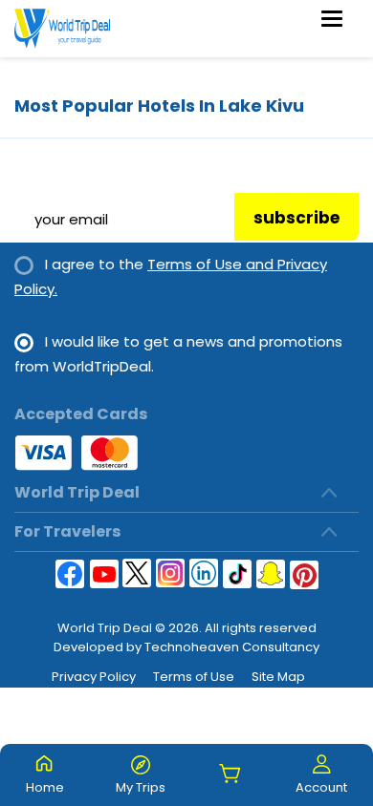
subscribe (296, 217)
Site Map (278, 677)
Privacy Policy (94, 677)
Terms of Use (193, 677)
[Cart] (230, 775)
